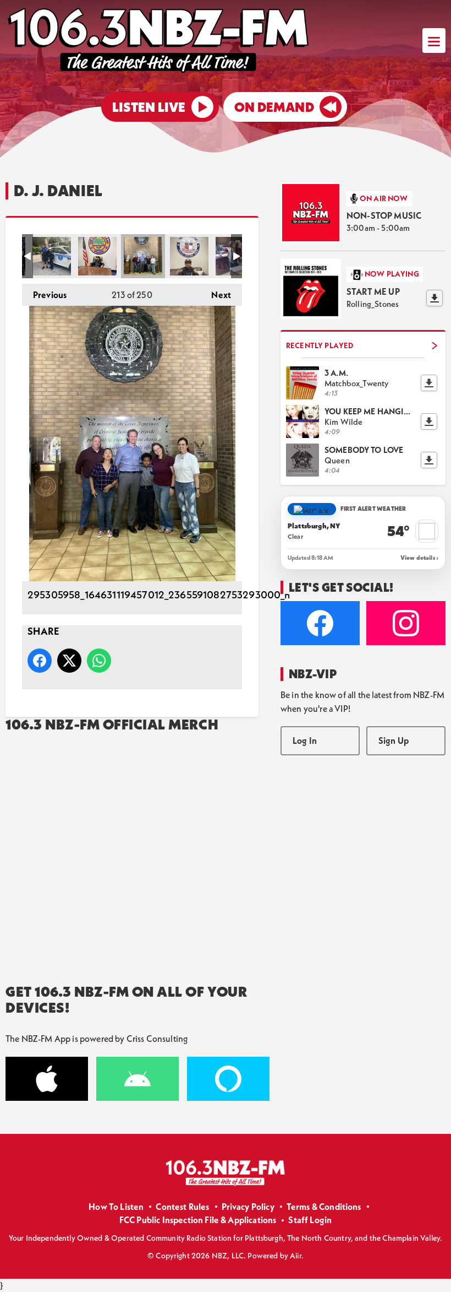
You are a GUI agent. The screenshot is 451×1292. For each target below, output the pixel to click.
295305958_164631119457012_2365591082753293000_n (143, 256)
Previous (44, 294)
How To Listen (116, 1206)
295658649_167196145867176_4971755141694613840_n (51, 256)
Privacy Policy (248, 1206)
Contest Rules (182, 1206)
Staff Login (310, 1219)
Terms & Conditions (324, 1206)
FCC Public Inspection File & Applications (198, 1219)
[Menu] (434, 40)
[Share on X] (69, 660)
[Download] (434, 298)
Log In (305, 740)
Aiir (295, 1256)
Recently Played (319, 345)
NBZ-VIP (313, 674)
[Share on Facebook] (40, 660)
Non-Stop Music (383, 215)
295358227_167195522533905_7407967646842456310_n (97, 256)
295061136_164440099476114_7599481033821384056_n (189, 256)
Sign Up (393, 740)
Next (215, 294)
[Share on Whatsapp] (99, 660)
